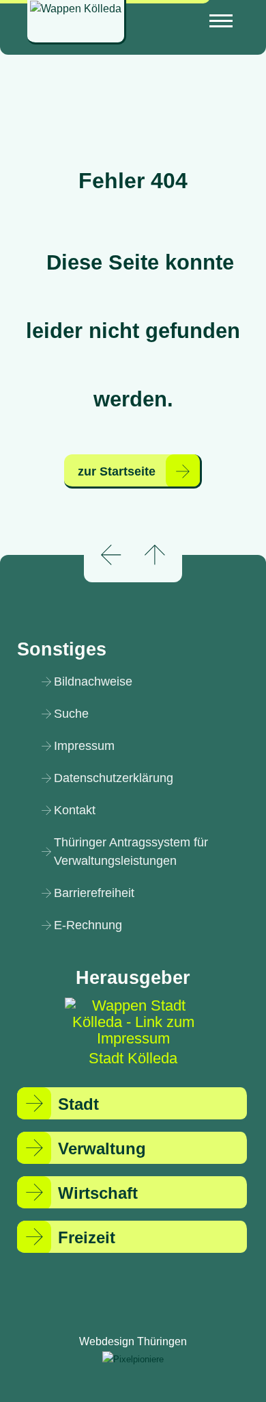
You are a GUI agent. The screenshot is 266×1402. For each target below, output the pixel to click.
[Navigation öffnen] (221, 21)
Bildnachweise (93, 681)
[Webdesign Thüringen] (133, 1358)
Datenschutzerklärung (113, 778)
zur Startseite (117, 471)
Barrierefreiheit (94, 893)
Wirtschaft (98, 1193)
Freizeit (86, 1237)
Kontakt (74, 810)
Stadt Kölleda (133, 1058)
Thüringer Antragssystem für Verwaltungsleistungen (131, 851)
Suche (71, 714)
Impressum (84, 746)
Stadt (78, 1104)
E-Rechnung (88, 925)
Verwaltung (102, 1148)
